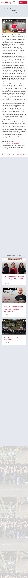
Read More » (6, 283)
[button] (14, 2)
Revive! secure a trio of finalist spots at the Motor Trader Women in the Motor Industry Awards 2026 (14, 278)
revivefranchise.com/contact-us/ (12, 148)
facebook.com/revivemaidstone (12, 143)
